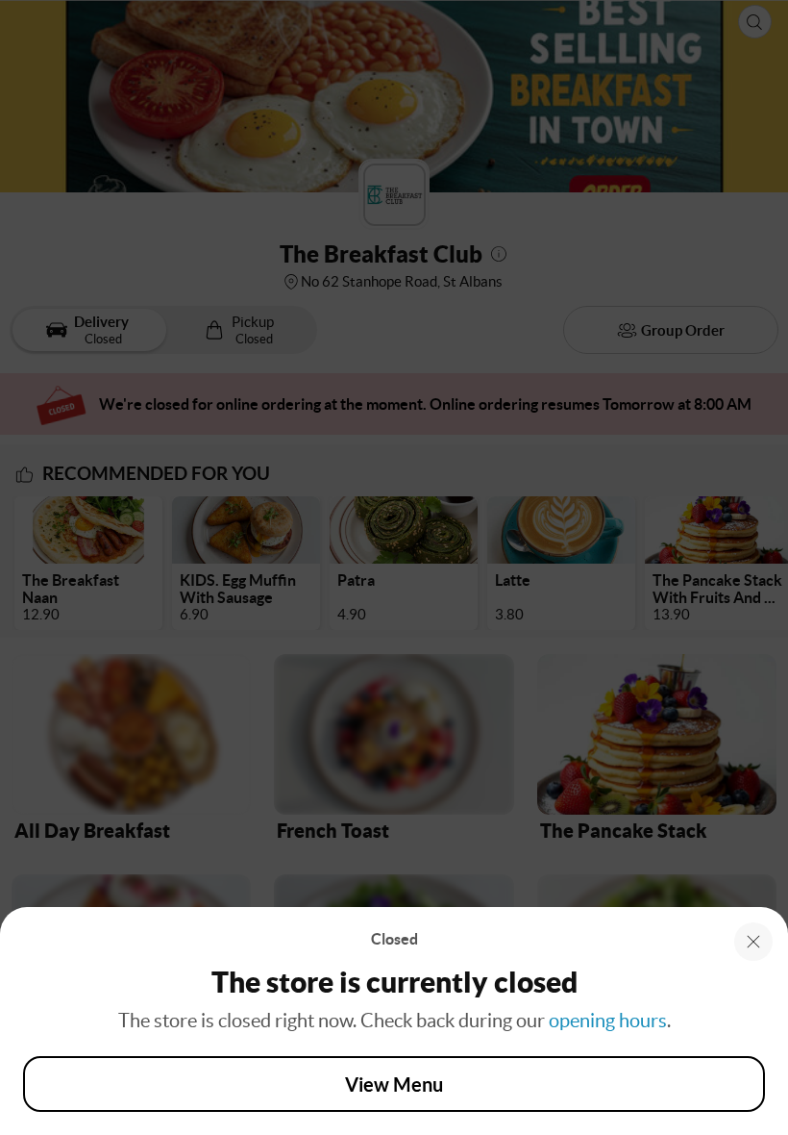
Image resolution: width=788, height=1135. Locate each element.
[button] (753, 941)
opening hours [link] (608, 1020)
